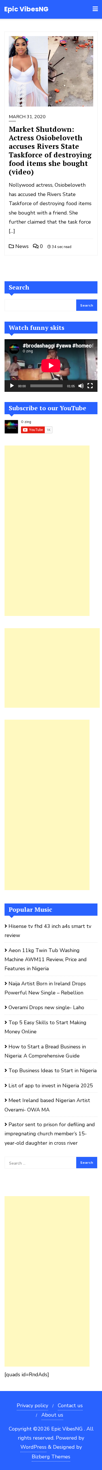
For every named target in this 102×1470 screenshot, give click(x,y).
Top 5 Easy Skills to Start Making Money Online (45, 1027)
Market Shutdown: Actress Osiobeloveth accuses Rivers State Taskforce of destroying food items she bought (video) (50, 150)
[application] (51, 365)
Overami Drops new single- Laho (46, 1007)
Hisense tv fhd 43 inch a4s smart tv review (48, 931)
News (21, 246)
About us (52, 1414)
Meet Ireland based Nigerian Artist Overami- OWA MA (47, 1105)
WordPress (33, 1447)
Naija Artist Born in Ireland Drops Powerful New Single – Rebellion (45, 988)
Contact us (70, 1405)
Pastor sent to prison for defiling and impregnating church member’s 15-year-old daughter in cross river (50, 1133)
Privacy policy (32, 1405)
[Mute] (81, 386)
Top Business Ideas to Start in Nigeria (52, 1070)
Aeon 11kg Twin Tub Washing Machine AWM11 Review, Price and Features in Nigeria (46, 959)
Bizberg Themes (51, 1456)
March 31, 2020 (27, 117)
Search (19, 287)
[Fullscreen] (90, 386)
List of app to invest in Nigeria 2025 (50, 1085)
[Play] (12, 386)
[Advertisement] (47, 530)
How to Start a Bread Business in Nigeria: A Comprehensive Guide (45, 1051)
